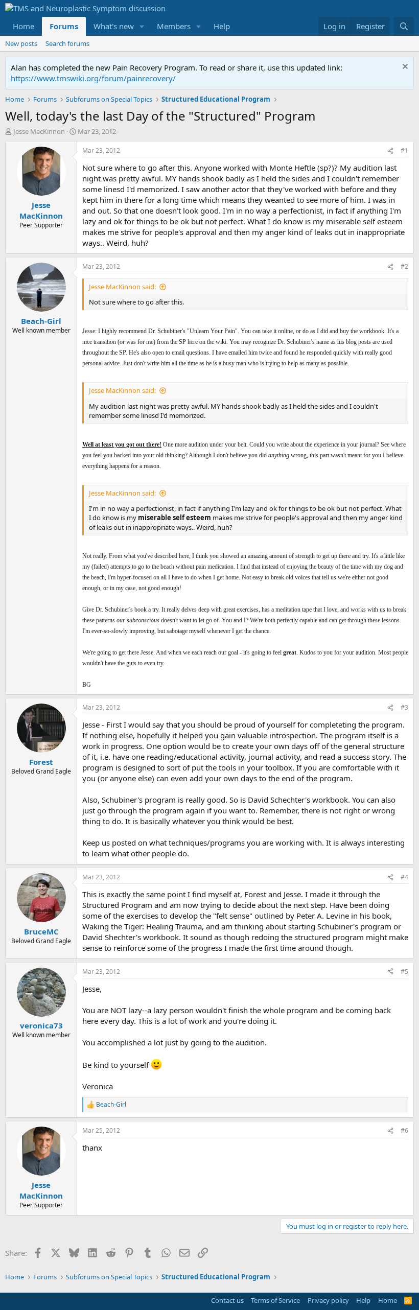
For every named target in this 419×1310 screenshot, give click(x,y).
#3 (404, 707)
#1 (404, 150)
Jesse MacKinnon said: (122, 286)
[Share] (390, 151)
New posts (21, 43)
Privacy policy (328, 1300)
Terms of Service (275, 1300)
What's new (114, 26)
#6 (404, 1130)
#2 (404, 266)
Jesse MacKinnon (39, 131)
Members (174, 26)
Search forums (67, 43)
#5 (404, 971)
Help (222, 26)
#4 (404, 877)
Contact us (227, 1300)
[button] (142, 26)
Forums (64, 26)
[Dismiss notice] (404, 67)
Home (23, 26)
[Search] (404, 26)
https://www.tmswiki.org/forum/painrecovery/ (93, 78)
